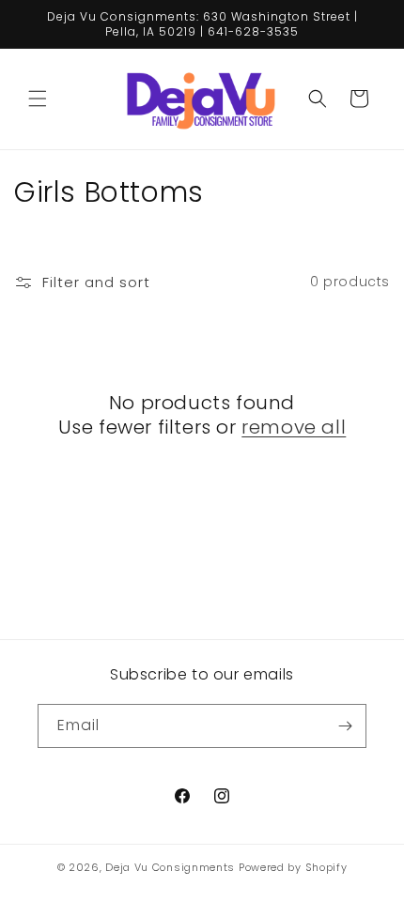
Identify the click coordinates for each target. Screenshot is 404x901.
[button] (37, 98)
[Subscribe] (344, 726)
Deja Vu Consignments (170, 867)
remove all (293, 427)
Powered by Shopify (293, 867)
